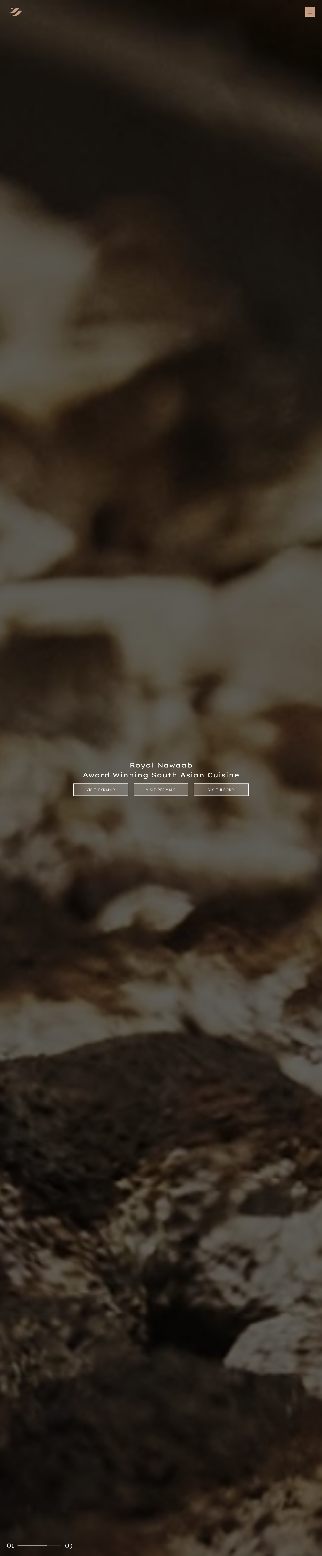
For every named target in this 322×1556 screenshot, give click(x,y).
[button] (10, 1545)
